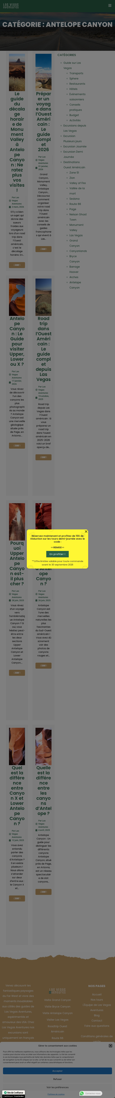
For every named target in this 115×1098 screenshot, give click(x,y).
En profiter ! (57, 554)
